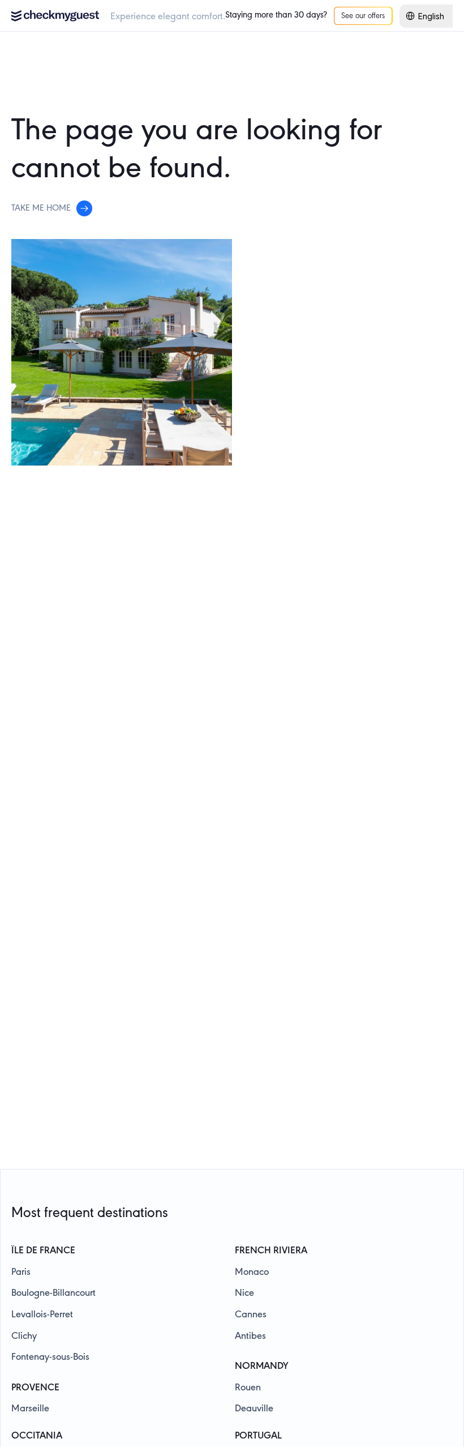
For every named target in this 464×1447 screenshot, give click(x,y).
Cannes (251, 1315)
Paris (21, 1272)
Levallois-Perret (42, 1315)
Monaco (252, 1272)
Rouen (248, 1388)
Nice (244, 1293)
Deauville (254, 1409)
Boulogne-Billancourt (53, 1293)
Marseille (30, 1409)
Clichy (24, 1336)
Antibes (250, 1336)
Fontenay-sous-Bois (50, 1357)
